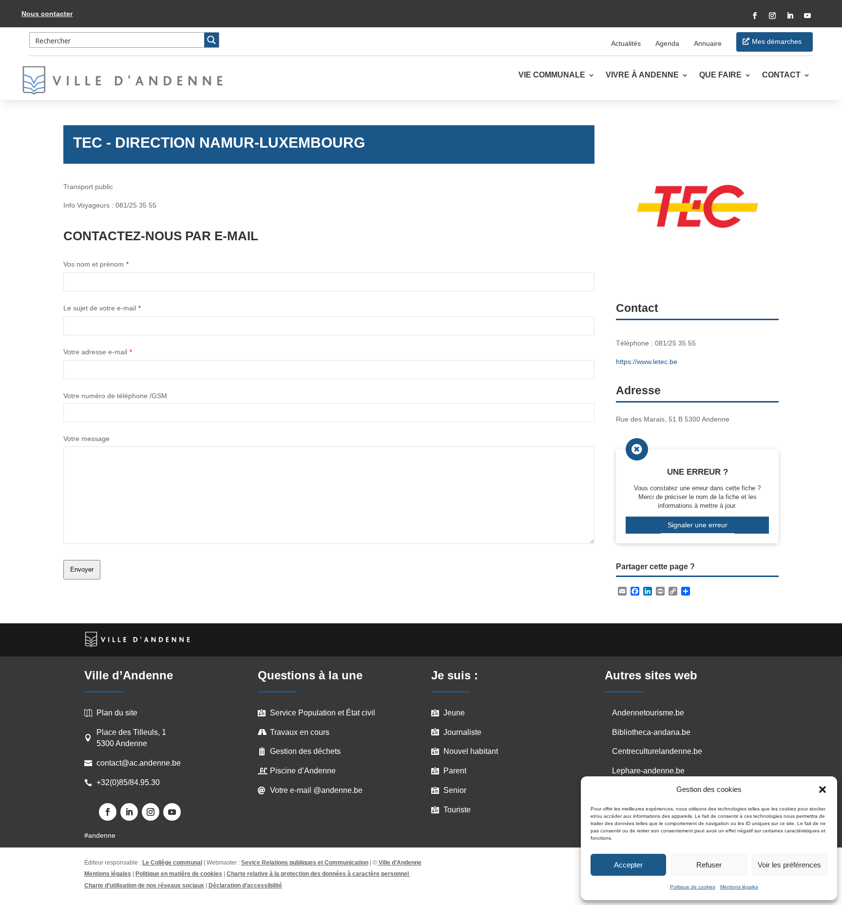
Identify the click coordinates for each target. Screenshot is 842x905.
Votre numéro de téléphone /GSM (115, 396)
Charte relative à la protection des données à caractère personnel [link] (318, 873)
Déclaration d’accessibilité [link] (245, 885)
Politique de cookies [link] (692, 886)
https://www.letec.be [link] (646, 362)
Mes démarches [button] (777, 41)
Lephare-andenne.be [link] (648, 771)
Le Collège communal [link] (172, 862)
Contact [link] (781, 75)
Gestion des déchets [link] (305, 751)
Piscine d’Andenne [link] (303, 771)
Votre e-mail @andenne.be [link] (316, 790)
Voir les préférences (789, 865)
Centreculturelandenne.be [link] (657, 751)
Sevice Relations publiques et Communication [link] (304, 862)
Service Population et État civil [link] (322, 713)
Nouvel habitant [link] (470, 751)
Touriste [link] (457, 810)
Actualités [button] (626, 43)
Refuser (709, 865)
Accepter (628, 865)
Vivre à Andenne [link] (642, 75)
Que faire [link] (720, 75)
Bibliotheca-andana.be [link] (651, 732)
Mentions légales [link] (739, 886)
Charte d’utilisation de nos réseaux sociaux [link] (144, 885)
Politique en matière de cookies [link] (178, 873)
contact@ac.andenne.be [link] (138, 763)
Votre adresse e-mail (97, 352)
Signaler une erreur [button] (697, 525)
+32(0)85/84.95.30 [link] (128, 782)
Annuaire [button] (708, 43)
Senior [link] (454, 790)
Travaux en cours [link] (299, 732)
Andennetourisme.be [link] (648, 713)
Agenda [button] (667, 43)
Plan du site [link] (116, 713)
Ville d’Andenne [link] (400, 862)
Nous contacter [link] (47, 14)
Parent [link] (454, 771)
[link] (128, 80)
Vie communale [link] (551, 75)
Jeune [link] (454, 713)
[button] (822, 789)
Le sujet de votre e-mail (102, 308)
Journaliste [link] (462, 732)
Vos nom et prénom (96, 264)
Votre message (86, 439)
